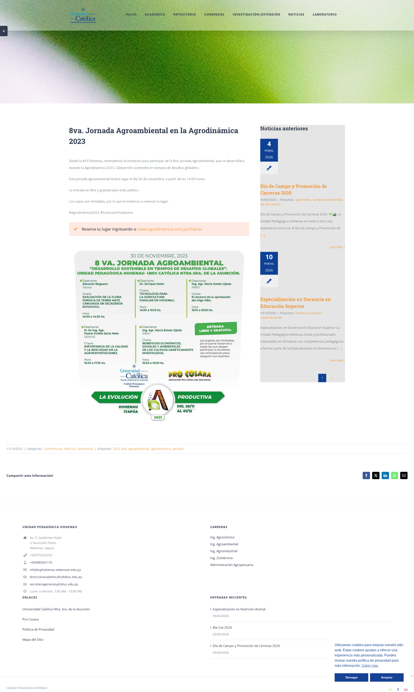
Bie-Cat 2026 (222, 627)
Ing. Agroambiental (224, 544)
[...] (262, 235)
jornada (178, 449)
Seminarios (85, 449)
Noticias (70, 449)
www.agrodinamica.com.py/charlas (170, 229)
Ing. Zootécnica (221, 558)
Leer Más (336, 247)
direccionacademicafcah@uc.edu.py (56, 577)
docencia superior (308, 313)
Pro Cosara (30, 619)
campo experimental (327, 200)
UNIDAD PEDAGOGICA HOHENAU (26, 688)
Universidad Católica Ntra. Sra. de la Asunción (56, 609)
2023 (116, 449)
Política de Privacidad (38, 629)
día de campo (270, 204)
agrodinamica (161, 449)
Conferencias (52, 449)
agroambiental (138, 449)
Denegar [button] (351, 677)
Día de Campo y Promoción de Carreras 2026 (246, 646)
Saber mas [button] (370, 665)
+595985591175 (41, 562)
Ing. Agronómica (222, 537)
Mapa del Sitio (32, 639)
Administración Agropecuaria (231, 565)
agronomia (303, 200)
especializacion (271, 317)
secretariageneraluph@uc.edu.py (54, 584)
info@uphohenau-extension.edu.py (55, 570)
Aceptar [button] (386, 677)
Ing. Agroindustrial (223, 551)
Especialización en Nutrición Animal (239, 609)
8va (123, 449)
